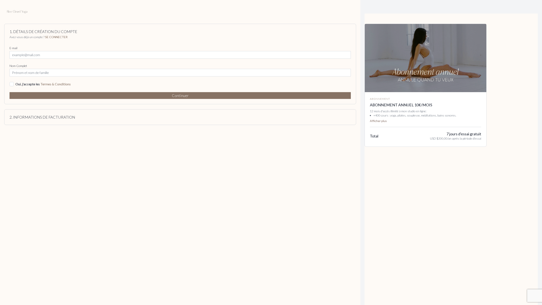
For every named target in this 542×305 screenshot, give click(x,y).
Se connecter (56, 37)
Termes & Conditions (55, 84)
